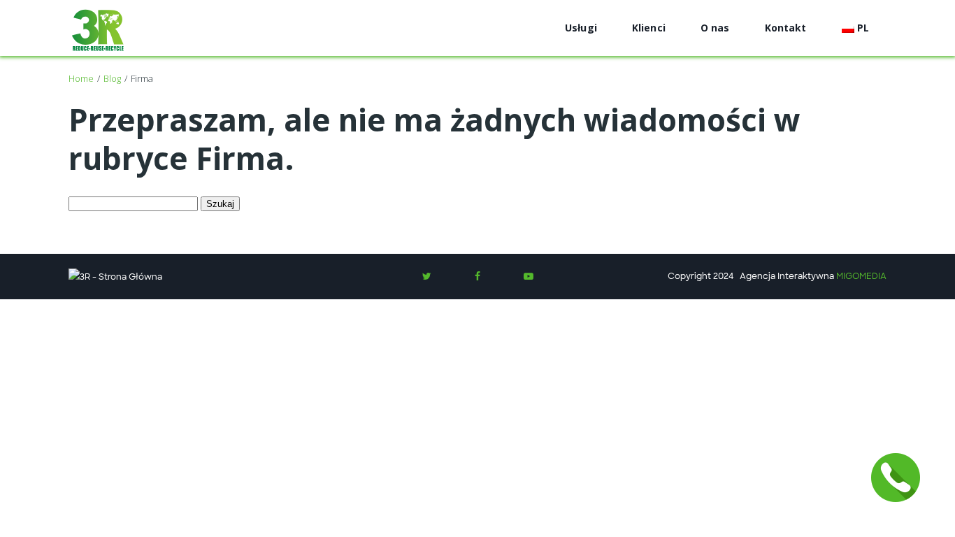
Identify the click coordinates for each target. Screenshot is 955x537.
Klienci (649, 27)
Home (81, 78)
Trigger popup (895, 477)
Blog (112, 78)
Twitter (426, 276)
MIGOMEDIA (861, 276)
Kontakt (786, 27)
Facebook (477, 276)
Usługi (581, 27)
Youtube (529, 276)
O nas (715, 27)
